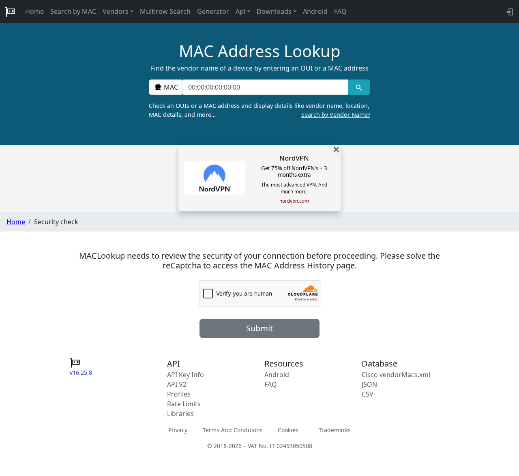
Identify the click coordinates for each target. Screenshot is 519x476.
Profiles (179, 394)
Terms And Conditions (233, 430)
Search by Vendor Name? (335, 114)
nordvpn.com (294, 201)
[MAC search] (359, 87)
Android (315, 11)
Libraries (180, 413)
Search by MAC (73, 11)
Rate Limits (184, 403)
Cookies (288, 430)
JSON (369, 384)
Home (34, 11)
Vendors (116, 11)
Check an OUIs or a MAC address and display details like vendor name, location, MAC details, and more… (259, 110)
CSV (367, 394)
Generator (213, 11)
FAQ (340, 11)
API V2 (177, 384)
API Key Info (185, 374)
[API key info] (509, 11)
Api (240, 11)
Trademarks (335, 430)
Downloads (274, 11)
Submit (259, 328)
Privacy (177, 430)
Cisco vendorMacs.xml (396, 374)
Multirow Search (165, 11)
